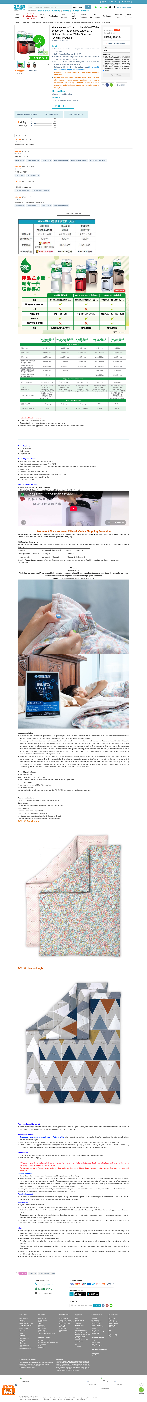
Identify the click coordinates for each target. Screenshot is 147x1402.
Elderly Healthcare (97, 1325)
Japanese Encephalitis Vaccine (46, 1333)
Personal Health (113, 1323)
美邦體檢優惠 (56, 11)
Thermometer (42, 1344)
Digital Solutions (80, 1399)
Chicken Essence (79, 1320)
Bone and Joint (79, 1341)
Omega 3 (77, 1328)
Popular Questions (114, 1336)
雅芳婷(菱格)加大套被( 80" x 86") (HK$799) (117, 61)
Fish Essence (78, 1327)
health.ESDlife (69, 1399)
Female (22, 1320)
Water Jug (62, 1325)
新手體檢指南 (85, 11)
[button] (48, 64)
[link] (24, 1381)
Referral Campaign (126, 2)
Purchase (93, 67)
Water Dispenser (63, 1318)
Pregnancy (78, 1346)
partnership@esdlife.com (28, 1367)
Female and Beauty (80, 1336)
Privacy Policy (86, 1398)
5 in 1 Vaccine (42, 1327)
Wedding (37, 1399)
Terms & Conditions (75, 1398)
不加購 (107, 70)
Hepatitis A (41, 1325)
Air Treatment (95, 1320)
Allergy (21, 1333)
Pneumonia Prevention (98, 1327)
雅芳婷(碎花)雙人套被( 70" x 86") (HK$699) (117, 66)
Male (21, 1327)
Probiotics (77, 1322)
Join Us (65, 1398)
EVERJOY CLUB (113, 2)
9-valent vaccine (42, 1320)
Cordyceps (78, 1323)
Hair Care (77, 1344)
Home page (17, 16)
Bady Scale (41, 1346)
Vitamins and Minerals (81, 1330)
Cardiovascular (24, 1328)
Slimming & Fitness (80, 1338)
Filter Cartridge (63, 1330)
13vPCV (40, 1323)
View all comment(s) (73, 213)
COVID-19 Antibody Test (26, 1323)
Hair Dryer (94, 1344)
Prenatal (22, 1332)
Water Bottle (62, 1327)
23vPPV (40, 1322)
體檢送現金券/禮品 (44, 11)
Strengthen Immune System (82, 1333)
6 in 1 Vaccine (42, 1328)
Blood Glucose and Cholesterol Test (48, 1342)
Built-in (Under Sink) (64, 1323)
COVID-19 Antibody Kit (26, 1325)
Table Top (22, 1273)
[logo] (19, 11)
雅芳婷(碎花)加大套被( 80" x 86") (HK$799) (117, 68)
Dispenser (32, 1273)
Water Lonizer (63, 1332)
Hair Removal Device (97, 1346)
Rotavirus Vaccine (43, 1332)
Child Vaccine (42, 1318)
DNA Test (22, 1340)
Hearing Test (23, 1343)
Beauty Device (95, 1341)
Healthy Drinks (96, 1333)
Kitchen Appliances (97, 1322)
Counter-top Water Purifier (66, 1322)
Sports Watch (95, 1353)
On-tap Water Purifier (65, 1320)
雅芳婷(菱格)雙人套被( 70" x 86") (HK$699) (117, 59)
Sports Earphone (96, 1355)
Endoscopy (23, 1335)
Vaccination (112, 1320)
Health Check (112, 1318)
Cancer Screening (24, 1337)
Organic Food (112, 1325)
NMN (76, 1318)
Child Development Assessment (28, 1347)
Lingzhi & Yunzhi (79, 1325)
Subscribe (97, 1305)
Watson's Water (63, 41)
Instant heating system (47, 1273)
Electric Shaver (96, 1342)
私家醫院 (76, 11)
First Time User (113, 1334)
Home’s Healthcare (114, 1322)
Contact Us (57, 1398)
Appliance (94, 1318)
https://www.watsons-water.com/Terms (51, 1191)
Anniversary (46, 1399)
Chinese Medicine (24, 1345)
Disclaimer (96, 1398)
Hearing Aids (42, 1347)
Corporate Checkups (25, 1348)
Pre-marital (23, 1330)
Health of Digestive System (82, 1334)
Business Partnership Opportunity (42, 1398)
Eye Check (22, 1342)
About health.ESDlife (25, 1398)
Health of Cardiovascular (81, 1339)
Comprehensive (24, 1318)
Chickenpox (41, 1330)
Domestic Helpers (24, 1338)
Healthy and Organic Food (99, 1332)
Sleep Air (94, 1328)
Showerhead (62, 1328)
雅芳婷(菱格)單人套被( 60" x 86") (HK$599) (117, 57)
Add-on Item (107, 54)
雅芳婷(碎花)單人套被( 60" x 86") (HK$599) (117, 64)
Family (54, 1399)
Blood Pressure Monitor (44, 1341)
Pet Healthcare (96, 1323)
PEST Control (95, 1330)
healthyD (60, 1399)
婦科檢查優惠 (67, 11)
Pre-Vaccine (23, 1322)
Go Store (62, 105)
